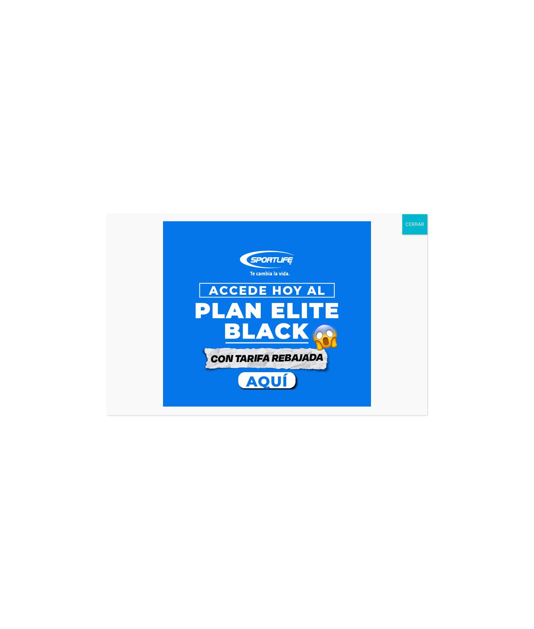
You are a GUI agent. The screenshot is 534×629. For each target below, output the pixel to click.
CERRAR (414, 224)
